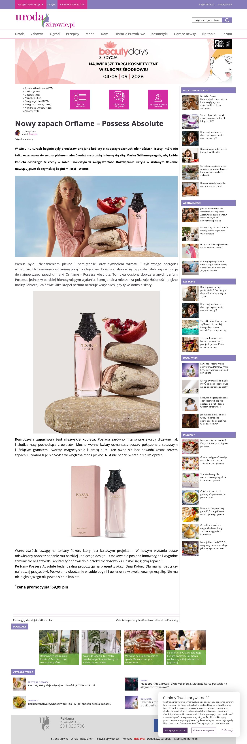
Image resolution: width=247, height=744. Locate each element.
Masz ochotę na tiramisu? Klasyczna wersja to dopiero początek (214, 443)
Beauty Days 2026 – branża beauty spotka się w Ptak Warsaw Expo (214, 230)
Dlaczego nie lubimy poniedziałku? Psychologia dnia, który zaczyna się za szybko (213, 292)
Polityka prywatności (108, 738)
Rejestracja (206, 4)
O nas (74, 738)
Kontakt (127, 738)
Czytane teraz (23, 672)
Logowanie (224, 4)
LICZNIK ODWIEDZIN (72, 4)
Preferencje (227, 730)
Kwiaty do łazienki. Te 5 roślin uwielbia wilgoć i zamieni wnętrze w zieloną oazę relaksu (100, 659)
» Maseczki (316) (31, 94)
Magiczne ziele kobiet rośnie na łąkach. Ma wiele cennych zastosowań (141, 659)
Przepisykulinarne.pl (185, 738)
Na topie (208, 34)
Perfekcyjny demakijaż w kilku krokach (33, 620)
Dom (104, 34)
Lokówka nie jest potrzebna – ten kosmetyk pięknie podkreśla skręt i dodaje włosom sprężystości (214, 402)
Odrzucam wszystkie (203, 730)
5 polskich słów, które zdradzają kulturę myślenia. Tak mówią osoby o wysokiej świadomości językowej (184, 657)
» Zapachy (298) (31, 111)
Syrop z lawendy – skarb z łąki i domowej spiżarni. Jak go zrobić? (212, 118)
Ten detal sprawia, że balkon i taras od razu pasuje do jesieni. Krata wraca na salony (212, 343)
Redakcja (33, 134)
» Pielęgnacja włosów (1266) (37, 107)
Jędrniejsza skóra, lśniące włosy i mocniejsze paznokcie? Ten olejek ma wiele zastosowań (213, 419)
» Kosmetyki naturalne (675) (38, 88)
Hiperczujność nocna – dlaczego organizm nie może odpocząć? (211, 135)
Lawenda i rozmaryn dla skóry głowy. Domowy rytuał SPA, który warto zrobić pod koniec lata (214, 368)
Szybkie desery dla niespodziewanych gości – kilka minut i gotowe (213, 477)
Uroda (20, 34)
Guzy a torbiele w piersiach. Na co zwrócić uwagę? (214, 246)
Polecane (20, 626)
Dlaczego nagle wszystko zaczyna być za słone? (212, 184)
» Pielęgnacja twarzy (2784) (37, 104)
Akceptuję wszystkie (175, 730)
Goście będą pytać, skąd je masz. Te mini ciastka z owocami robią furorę (213, 460)
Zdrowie (37, 34)
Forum (227, 34)
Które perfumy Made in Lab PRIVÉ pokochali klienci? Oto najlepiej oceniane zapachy (214, 383)
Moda (90, 34)
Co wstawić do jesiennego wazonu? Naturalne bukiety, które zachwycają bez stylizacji (214, 170)
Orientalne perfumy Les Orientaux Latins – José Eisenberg (147, 620)
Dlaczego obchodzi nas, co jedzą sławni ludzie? (213, 151)
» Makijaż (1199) (31, 91)
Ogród (55, 34)
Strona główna (60, 738)
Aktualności (192, 203)
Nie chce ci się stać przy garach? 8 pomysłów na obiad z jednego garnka (212, 511)
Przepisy (72, 34)
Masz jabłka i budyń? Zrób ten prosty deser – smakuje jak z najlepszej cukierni (213, 545)
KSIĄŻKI (52, 4)
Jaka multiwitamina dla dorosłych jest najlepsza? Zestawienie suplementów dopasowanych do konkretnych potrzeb (213, 214)
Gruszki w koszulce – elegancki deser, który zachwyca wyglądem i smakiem (211, 530)
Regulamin (86, 738)
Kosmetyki (159, 34)
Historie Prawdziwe (130, 34)
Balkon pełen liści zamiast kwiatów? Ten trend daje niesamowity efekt (53, 659)
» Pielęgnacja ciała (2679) (36, 101)
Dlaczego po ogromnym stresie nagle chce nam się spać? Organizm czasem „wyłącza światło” (213, 266)
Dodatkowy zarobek (159, 738)
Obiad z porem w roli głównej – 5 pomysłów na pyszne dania (212, 494)
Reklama (139, 738)
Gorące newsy (185, 34)
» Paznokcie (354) (32, 98)
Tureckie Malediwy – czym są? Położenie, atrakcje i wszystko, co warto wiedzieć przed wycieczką (213, 326)
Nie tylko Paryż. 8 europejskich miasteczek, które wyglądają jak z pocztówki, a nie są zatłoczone (213, 102)
